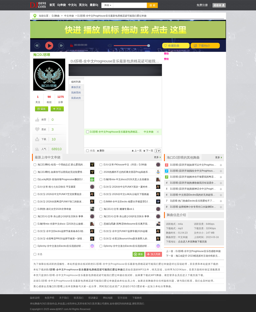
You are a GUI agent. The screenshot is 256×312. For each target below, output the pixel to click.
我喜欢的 (76, 98)
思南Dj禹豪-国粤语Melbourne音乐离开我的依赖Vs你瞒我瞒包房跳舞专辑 (142, 223)
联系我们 (78, 297)
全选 (92, 150)
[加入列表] (221, 165)
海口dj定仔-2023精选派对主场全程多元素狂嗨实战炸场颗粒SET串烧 (199, 255)
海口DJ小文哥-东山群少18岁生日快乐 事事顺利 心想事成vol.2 (136, 216)
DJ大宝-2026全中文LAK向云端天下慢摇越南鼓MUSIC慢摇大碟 (137, 194)
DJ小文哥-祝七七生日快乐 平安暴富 (57, 186)
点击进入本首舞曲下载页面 (192, 241)
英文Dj (83, 4)
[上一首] (37, 45)
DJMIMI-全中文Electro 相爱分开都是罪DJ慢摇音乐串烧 (133, 201)
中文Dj (72, 4)
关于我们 (64, 297)
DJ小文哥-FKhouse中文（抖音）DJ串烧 (125, 164)
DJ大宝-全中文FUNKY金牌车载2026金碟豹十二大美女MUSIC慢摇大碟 (141, 231)
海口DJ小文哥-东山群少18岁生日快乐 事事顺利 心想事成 (68, 216)
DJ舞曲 (56, 15)
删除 (102, 150)
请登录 (219, 5)
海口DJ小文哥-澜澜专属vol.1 (119, 209)
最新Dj (94, 4)
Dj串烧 (61, 4)
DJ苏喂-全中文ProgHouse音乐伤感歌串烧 (198, 251)
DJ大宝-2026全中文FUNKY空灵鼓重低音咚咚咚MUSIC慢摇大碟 (72, 194)
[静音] (110, 45)
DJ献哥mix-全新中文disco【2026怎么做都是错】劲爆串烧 (69, 223)
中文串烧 (69, 15)
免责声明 (49, 297)
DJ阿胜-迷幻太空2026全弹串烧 (54, 209)
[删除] (158, 132)
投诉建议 (93, 297)
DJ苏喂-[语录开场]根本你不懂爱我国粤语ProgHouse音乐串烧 (193, 176)
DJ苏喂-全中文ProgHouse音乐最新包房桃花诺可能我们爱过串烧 (115, 131)
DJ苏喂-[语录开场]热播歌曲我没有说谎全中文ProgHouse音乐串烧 (193, 182)
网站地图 (108, 297)
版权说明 (35, 297)
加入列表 (155, 254)
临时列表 (76, 81)
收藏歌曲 (173, 45)
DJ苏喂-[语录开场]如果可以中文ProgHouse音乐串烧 (193, 164)
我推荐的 (76, 92)
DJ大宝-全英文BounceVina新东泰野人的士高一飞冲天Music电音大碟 (141, 238)
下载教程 (137, 297)
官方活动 (122, 297)
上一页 (138, 150)
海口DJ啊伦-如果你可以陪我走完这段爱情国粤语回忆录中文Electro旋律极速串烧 (80, 172)
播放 (140, 254)
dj (38, 1)
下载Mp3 (204, 45)
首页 (52, 4)
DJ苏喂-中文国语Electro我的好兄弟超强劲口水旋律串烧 (193, 194)
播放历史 (76, 87)
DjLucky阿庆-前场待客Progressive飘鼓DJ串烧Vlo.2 (65, 179)
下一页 (149, 150)
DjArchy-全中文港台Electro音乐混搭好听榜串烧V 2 (131, 246)
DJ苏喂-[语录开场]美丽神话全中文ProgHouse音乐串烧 (193, 188)
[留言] (41, 108)
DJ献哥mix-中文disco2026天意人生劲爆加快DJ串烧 (131, 179)
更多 (156, 157)
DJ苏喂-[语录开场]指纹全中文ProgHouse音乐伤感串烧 (193, 170)
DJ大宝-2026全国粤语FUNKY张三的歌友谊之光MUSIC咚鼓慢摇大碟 (74, 201)
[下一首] (61, 45)
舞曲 (106, 5)
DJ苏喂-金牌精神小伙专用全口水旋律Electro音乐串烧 (193, 206)
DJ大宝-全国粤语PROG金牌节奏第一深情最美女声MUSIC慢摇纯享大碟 (76, 238)
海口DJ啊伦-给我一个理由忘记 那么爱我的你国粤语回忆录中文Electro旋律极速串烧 (82, 164)
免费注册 (202, 5)
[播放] (49, 45)
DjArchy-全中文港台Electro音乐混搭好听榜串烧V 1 (65, 246)
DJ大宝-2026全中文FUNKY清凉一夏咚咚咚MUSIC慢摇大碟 (135, 186)
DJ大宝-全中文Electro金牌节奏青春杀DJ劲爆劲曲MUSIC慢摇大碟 (73, 231)
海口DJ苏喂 (41, 54)
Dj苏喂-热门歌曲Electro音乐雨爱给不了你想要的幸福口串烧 (193, 200)
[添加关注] (57, 108)
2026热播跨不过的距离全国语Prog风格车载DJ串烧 (131, 172)
